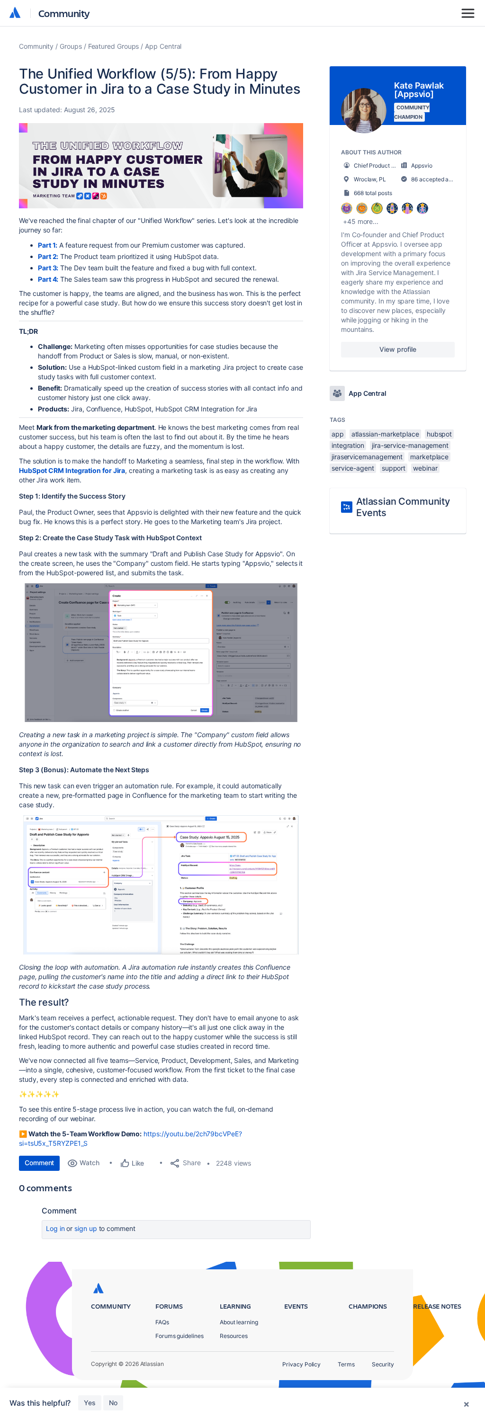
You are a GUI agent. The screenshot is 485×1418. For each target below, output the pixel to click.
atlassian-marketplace (385, 434)
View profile (397, 349)
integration (348, 445)
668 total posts (373, 192)
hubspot (439, 434)
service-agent (353, 468)
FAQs (162, 1322)
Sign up (85, 1228)
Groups (71, 46)
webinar (425, 468)
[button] (161, 165)
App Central (163, 46)
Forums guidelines (179, 1335)
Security (383, 1364)
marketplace (429, 457)
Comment (39, 1163)
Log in (55, 1228)
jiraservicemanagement (367, 457)
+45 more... (360, 221)
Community (64, 13)
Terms (346, 1364)
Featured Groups (113, 46)
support (393, 468)
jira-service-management (410, 445)
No (113, 1403)
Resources (234, 1335)
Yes (90, 1403)
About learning (239, 1322)
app (338, 434)
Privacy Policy (301, 1364)
